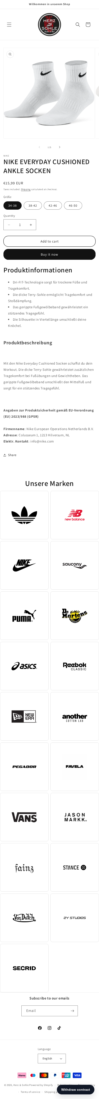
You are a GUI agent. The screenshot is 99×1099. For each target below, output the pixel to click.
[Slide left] (39, 147)
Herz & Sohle (21, 1085)
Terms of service (30, 1091)
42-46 (53, 205)
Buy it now (49, 254)
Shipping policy (54, 1091)
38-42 (33, 205)
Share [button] (12, 455)
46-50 (73, 205)
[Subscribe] (72, 1010)
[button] (9, 25)
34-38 (12, 205)
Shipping (26, 189)
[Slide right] (60, 147)
